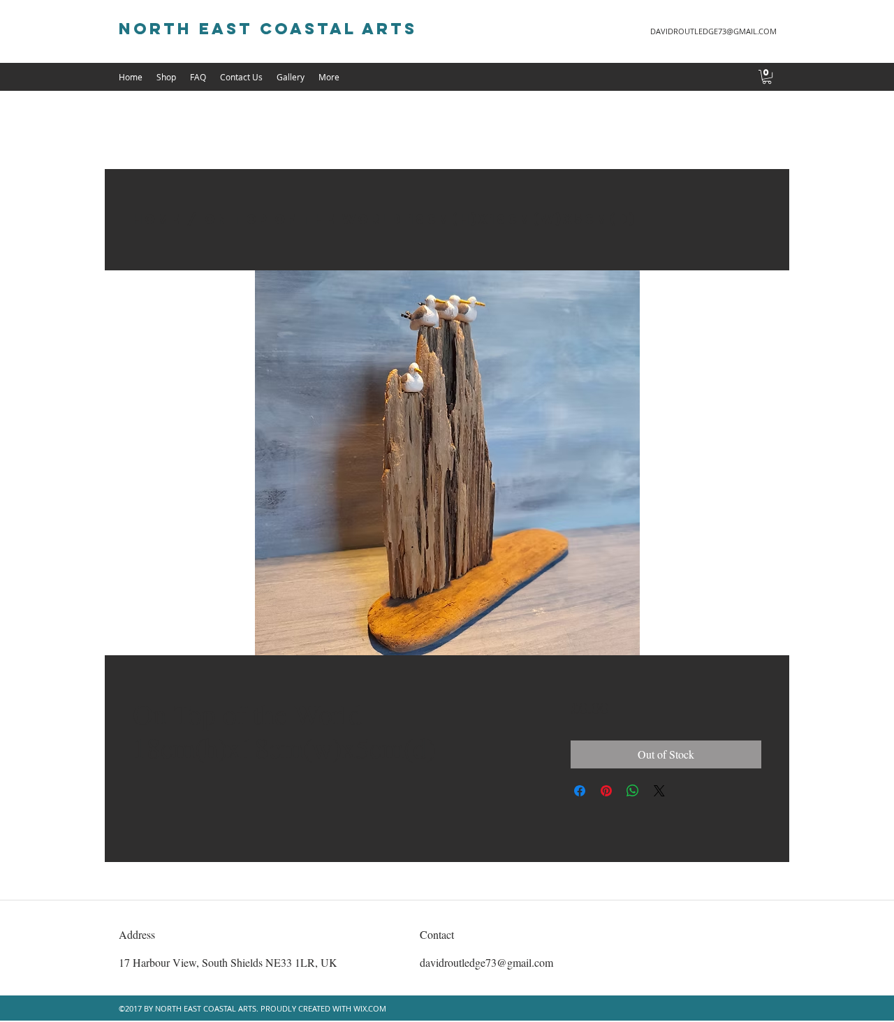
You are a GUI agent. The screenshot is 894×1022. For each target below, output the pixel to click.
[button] (767, 77)
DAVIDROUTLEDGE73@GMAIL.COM (713, 31)
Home (157, 219)
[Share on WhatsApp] (632, 790)
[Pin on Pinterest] (606, 790)
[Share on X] (659, 790)
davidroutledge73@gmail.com (486, 962)
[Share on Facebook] (579, 790)
